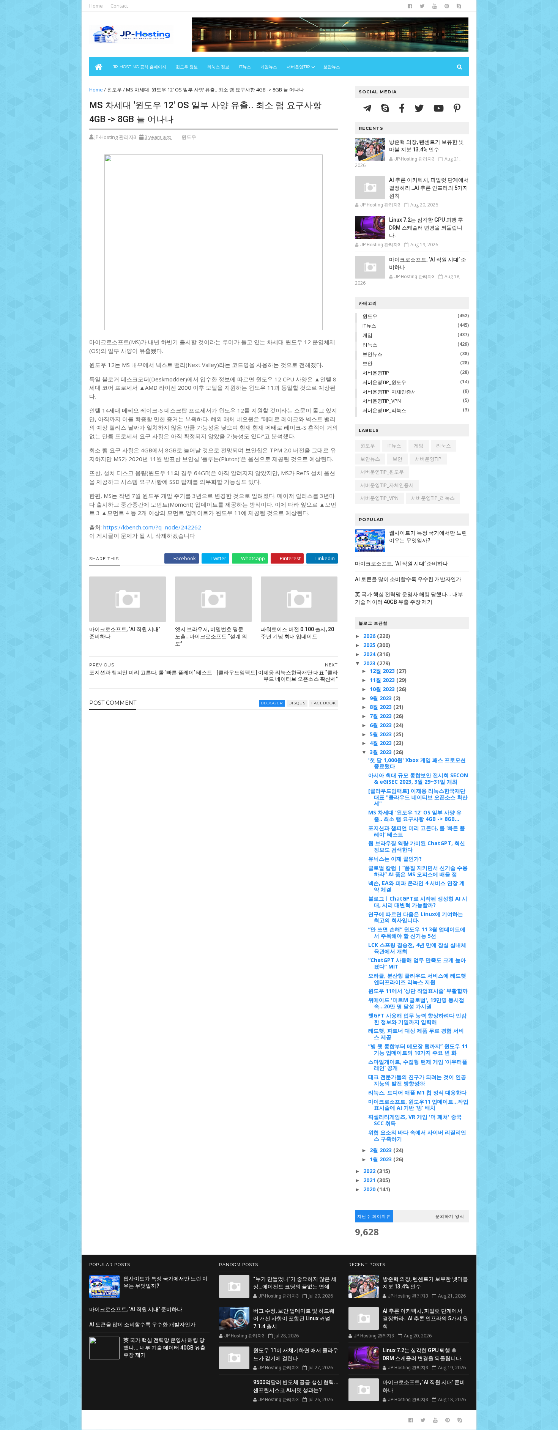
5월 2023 (381, 734)
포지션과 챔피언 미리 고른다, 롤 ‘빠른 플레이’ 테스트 (416, 831)
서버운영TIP (376, 372)
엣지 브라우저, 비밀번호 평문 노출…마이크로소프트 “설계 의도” (211, 636)
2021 (370, 1180)
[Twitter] (420, 108)
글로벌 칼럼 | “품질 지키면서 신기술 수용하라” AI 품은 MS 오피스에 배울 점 (418, 871)
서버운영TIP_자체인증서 (389, 391)
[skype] (459, 6)
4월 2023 (381, 742)
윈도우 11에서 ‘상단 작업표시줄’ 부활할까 (418, 990)
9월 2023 (381, 698)
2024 (370, 654)
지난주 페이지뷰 (374, 1216)
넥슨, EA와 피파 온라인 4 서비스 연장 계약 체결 (416, 886)
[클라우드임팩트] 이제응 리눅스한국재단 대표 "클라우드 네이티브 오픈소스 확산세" (418, 797)
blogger (272, 703)
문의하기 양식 (449, 1216)
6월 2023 (381, 725)
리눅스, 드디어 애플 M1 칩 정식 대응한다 (417, 1092)
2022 (370, 1171)
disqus (297, 703)
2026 (370, 635)
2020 (370, 1189)
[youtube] (434, 6)
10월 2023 (383, 689)
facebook (323, 703)
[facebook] (410, 6)
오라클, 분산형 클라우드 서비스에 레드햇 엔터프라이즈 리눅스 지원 (417, 979)
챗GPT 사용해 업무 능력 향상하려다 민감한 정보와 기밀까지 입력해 (417, 1018)
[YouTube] (439, 108)
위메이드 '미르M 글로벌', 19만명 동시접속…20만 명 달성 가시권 (416, 1003)
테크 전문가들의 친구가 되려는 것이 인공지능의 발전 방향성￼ (417, 1080)
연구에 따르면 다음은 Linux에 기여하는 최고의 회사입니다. (415, 917)
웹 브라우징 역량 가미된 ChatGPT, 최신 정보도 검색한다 (416, 846)
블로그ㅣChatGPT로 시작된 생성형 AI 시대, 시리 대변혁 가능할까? (417, 902)
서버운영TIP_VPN (382, 400)
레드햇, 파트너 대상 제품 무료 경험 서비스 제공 (416, 1034)
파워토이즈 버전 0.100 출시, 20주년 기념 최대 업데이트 (297, 632)
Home (96, 5)
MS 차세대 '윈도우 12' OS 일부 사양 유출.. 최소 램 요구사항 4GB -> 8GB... (415, 815)
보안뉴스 (331, 66)
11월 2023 (383, 680)
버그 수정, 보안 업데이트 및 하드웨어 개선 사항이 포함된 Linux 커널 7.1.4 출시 (293, 1318)
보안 (367, 363)
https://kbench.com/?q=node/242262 (152, 527)
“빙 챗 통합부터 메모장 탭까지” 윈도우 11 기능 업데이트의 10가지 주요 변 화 (418, 1049)
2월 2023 (381, 1150)
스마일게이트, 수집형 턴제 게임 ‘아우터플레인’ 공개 (417, 1065)
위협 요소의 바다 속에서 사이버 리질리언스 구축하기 (417, 1135)
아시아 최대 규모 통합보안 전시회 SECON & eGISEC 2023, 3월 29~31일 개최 (418, 778)
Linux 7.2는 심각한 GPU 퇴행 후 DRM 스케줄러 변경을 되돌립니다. (426, 227)
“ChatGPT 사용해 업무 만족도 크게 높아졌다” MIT (417, 963)
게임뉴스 (268, 66)
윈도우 (114, 89)
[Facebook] (403, 108)
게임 (367, 335)
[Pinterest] (457, 108)
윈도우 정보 (187, 66)
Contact (119, 5)
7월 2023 (381, 716)
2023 (370, 663)
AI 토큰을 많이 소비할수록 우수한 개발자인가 (408, 579)
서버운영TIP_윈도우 (384, 382)
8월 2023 (381, 706)
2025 (370, 645)
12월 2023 (383, 670)
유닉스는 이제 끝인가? (395, 858)
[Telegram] (368, 108)
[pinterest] (447, 6)
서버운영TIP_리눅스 (384, 410)
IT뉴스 (245, 66)
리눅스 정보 (218, 66)
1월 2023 (381, 1159)
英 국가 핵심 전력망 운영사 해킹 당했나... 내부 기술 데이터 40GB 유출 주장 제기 (164, 1347)
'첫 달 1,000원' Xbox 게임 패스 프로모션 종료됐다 (417, 763)
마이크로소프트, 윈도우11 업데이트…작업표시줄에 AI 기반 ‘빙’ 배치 (418, 1105)
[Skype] (386, 108)
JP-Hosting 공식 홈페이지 (139, 66)
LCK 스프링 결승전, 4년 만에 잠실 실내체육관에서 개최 (417, 948)
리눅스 (370, 344)
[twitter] (422, 6)
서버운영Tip (298, 66)
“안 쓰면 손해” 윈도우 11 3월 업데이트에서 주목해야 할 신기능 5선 (416, 932)
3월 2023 (381, 752)
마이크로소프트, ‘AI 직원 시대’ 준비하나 (124, 632)
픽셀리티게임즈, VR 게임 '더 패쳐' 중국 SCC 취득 (415, 1120)
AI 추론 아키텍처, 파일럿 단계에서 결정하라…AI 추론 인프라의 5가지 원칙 (429, 187)
